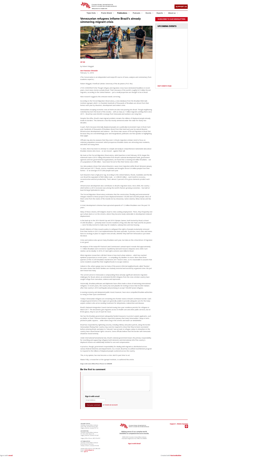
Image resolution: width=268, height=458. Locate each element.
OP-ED (82, 62)
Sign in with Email (134, 443)
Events (149, 13)
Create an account (111, 405)
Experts (160, 13)
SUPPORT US (181, 7)
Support (173, 424)
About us (172, 13)
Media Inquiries (182, 424)
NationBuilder (175, 455)
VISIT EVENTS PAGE (164, 86)
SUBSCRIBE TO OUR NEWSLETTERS (171, 19)
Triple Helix (91, 13)
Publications (122, 13)
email (10, 455)
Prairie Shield (106, 13)
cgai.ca (86, 451)
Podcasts (137, 13)
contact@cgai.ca (89, 450)
